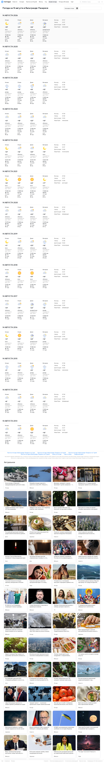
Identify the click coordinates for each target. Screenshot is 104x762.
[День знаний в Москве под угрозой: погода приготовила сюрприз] (64, 502)
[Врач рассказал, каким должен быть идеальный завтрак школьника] (88, 697)
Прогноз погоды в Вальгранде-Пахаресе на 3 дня (21, 452)
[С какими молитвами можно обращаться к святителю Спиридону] (88, 600)
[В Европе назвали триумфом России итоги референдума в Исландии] (64, 551)
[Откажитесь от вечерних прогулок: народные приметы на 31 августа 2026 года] (64, 575)
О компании (7, 761)
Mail (2, 761)
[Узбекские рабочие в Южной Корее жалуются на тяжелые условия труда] (15, 624)
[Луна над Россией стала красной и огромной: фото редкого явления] (88, 722)
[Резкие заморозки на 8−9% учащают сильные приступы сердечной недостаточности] (64, 673)
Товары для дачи (78, 454)
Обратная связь (82, 761)
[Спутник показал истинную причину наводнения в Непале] (15, 575)
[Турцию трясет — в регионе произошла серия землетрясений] (39, 697)
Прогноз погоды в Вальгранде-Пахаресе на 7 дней (82, 452)
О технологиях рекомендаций (71, 761)
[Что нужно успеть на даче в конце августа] (88, 648)
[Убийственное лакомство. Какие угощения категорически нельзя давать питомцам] (88, 551)
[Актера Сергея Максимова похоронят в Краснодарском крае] (15, 551)
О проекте (46, 761)
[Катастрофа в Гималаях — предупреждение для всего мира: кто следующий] (15, 478)
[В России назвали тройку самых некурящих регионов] (39, 746)
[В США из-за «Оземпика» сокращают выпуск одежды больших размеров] (15, 600)
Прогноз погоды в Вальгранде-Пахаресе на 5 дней (52, 452)
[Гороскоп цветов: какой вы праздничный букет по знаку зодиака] (39, 575)
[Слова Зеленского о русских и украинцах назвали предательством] (39, 600)
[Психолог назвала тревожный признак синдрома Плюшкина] (64, 526)
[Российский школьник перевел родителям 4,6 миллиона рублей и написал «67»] (15, 526)
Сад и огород (67, 454)
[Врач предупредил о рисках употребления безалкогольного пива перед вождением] (88, 624)
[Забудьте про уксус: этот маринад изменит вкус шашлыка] (39, 502)
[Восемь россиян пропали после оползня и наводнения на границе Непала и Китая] (39, 648)
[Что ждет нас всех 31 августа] (88, 746)
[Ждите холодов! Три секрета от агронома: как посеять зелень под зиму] (15, 648)
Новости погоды (56, 454)
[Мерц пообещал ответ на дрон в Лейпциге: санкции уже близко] (39, 722)
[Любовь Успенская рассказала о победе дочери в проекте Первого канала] (64, 600)
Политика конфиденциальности (57, 761)
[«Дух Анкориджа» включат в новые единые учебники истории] (15, 697)
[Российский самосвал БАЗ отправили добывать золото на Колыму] (15, 673)
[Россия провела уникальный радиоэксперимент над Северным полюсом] (88, 673)
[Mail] (2, 2)
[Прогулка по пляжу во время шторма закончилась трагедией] (88, 502)
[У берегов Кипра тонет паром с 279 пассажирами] (15, 502)
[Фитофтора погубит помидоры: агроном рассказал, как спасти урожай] (64, 697)
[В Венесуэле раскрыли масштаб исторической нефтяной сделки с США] (64, 746)
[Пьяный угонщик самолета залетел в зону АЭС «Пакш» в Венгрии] (39, 478)
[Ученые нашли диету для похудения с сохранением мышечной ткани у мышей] (64, 648)
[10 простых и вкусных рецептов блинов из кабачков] (39, 526)
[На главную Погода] (7, 2)
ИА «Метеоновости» (98, 761)
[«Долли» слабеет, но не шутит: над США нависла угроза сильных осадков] (39, 624)
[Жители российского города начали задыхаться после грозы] (15, 722)
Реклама (13, 761)
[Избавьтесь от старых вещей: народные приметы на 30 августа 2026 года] (88, 478)
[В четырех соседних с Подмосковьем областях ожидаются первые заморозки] (64, 624)
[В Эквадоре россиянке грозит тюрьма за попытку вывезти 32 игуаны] (39, 673)
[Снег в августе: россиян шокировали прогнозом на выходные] (88, 526)
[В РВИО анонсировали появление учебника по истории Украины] (64, 722)
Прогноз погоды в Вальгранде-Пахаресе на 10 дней (35, 454)
